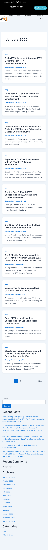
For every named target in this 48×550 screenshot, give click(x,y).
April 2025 (6, 503)
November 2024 (8, 521)
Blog (18, 15)
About (33, 19)
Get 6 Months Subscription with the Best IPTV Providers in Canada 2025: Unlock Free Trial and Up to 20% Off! (23, 258)
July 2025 (6, 492)
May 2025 (6, 499)
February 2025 (8, 510)
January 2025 (7, 514)
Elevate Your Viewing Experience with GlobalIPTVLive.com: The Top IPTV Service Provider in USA (23, 353)
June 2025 (6, 496)
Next (41, 381)
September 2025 (8, 485)
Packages (28, 15)
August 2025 (7, 488)
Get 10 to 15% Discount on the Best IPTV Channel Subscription (22, 226)
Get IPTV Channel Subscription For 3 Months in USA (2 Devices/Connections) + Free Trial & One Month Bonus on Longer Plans (23, 439)
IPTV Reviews (7, 535)
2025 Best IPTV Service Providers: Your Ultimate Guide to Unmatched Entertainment (22, 96)
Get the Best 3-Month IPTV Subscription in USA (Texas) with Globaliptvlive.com (21, 195)
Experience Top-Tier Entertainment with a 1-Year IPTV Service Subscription (22, 162)
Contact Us (39, 15)
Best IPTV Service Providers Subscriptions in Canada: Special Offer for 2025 (21, 321)
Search (5, 398)
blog (6, 54)
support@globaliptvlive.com (15, 2)
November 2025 (8, 477)
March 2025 (7, 507)
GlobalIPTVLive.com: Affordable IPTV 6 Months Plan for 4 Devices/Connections (23, 61)
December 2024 (8, 518)
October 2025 (7, 481)
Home (11, 15)
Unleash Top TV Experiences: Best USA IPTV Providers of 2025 (22, 289)
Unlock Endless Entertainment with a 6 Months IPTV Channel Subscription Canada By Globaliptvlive (23, 129)
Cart (41, 19)
